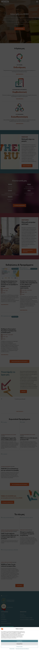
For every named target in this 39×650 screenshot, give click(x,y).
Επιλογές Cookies (19, 646)
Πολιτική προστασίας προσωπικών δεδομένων (22, 648)
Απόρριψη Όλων (19, 643)
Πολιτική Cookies (12, 648)
